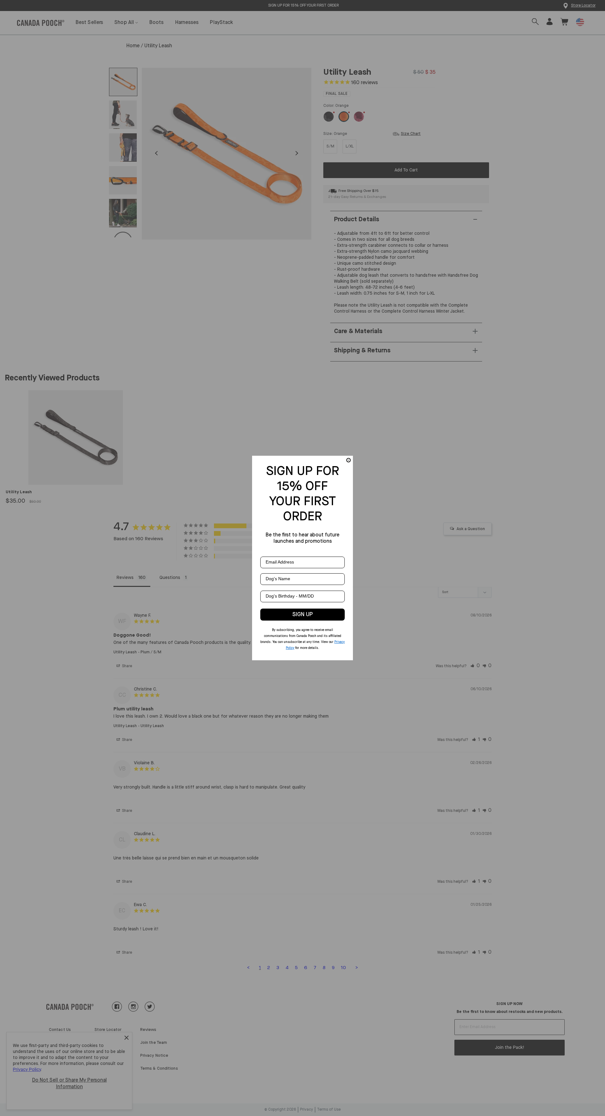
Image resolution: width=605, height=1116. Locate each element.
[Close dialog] (348, 460)
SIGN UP (302, 614)
